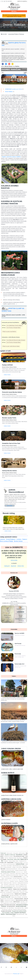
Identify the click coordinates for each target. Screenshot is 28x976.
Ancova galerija (24, 887)
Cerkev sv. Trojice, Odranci (22, 868)
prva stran (4, 34)
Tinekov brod (3, 853)
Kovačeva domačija (4, 889)
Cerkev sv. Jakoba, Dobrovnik (22, 903)
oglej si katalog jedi (14, 955)
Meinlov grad (10, 909)
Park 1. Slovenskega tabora (23, 879)
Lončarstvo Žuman (20, 864)
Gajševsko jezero (16, 901)
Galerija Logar (24, 890)
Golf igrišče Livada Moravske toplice (20, 870)
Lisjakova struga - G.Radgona (20, 873)
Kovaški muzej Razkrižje (7, 867)
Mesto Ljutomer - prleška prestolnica (19, 853)
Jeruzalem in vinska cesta (10, 854)
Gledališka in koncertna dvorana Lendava (7, 870)
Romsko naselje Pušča (21, 906)
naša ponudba (14, 560)
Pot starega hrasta (9, 892)
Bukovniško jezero (20, 857)
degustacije (13, 566)
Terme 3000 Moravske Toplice (19, 856)
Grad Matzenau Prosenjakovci (7, 887)
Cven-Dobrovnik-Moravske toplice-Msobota (15, 340)
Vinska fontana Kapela (11, 914)
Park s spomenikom (10, 898)
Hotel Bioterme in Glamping (8, 856)
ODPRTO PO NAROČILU (22, 1)
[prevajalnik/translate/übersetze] (17, 16)
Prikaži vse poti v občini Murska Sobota (11, 346)
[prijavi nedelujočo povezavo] (22, 89)
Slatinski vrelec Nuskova (17, 887)
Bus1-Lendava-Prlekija (6, 541)
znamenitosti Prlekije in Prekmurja (16, 34)
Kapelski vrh (9, 889)
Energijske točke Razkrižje (6, 911)
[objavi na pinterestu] (12, 64)
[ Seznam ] (24, 68)
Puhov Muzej (23, 901)
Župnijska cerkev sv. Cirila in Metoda (15, 890)
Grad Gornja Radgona (8, 878)
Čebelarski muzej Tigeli (12, 857)
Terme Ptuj (6, 857)
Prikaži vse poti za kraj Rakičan (9, 331)
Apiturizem (24, 876)
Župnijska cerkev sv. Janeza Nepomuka (9, 903)
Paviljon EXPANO (10, 862)
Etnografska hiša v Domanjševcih (9, 900)
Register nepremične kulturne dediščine (11, 156)
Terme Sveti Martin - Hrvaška (8, 912)
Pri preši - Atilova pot (23, 895)
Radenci (24, 539)
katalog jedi (7, 566)
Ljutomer (2, 539)
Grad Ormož (17, 884)
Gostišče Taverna (12, 884)
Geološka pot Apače (16, 892)
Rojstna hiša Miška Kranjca (17, 865)
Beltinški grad (21, 881)
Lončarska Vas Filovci (17, 876)
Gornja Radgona (10, 539)
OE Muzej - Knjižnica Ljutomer (4, 881)
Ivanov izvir (16, 881)
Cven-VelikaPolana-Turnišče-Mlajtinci (14, 325)
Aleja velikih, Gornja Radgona (14, 895)
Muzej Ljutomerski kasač (20, 914)
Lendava (18, 539)
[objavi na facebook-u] (3, 64)
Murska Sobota (18, 541)
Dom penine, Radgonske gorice (18, 878)
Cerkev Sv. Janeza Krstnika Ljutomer (9, 864)
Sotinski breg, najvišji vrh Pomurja (8, 871)
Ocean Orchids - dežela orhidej (13, 859)
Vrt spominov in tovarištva (8, 901)
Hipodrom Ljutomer (10, 853)
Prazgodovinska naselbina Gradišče (19, 911)
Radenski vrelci (2, 892)
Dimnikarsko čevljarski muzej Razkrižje (19, 909)
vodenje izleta (20, 566)
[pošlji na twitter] (6, 64)
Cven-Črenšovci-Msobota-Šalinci (13, 327)
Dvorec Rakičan (14, 24)
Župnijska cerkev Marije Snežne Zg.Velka (7, 904)
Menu (14, 11)
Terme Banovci (19, 854)
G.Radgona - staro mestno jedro (17, 867)
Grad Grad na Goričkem (18, 898)
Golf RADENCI (6, 890)
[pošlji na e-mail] (9, 64)
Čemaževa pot (22, 892)
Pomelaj (11, 876)
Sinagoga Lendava (6, 873)
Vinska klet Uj (6, 884)
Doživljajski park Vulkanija (18, 862)
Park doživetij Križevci (11, 906)
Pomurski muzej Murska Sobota (13, 879)
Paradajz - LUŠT (3, 862)
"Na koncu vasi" (16, 973)
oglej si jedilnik (9, 505)
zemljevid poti (8, 89)
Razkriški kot (12, 881)
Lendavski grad (12, 873)
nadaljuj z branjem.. (7, 374)
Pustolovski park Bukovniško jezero (11, 868)
